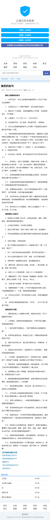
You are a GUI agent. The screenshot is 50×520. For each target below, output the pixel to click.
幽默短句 (5, 462)
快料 (15, 67)
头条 (5, 63)
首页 (5, 506)
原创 (15, 63)
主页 (12, 79)
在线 (35, 63)
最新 (5, 67)
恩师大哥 (5, 492)
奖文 (44, 63)
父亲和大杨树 (7, 483)
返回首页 (25, 514)
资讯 (25, 63)
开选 (35, 67)
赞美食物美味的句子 (9, 459)
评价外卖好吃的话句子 (10, 465)
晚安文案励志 (7, 497)
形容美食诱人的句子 (9, 455)
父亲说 (4, 478)
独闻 (25, 67)
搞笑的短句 (6, 468)
